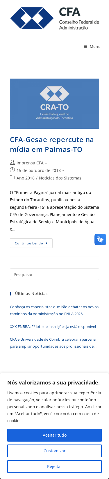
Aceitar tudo (55, 435)
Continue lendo (34, 244)
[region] (54, 426)
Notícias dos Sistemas (60, 178)
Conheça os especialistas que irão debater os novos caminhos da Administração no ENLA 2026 (54, 310)
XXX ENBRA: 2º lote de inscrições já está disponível (53, 326)
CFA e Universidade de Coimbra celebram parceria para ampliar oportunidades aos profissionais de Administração (53, 343)
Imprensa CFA (30, 163)
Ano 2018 (26, 178)
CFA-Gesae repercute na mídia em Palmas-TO (52, 144)
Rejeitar (54, 466)
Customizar (55, 450)
